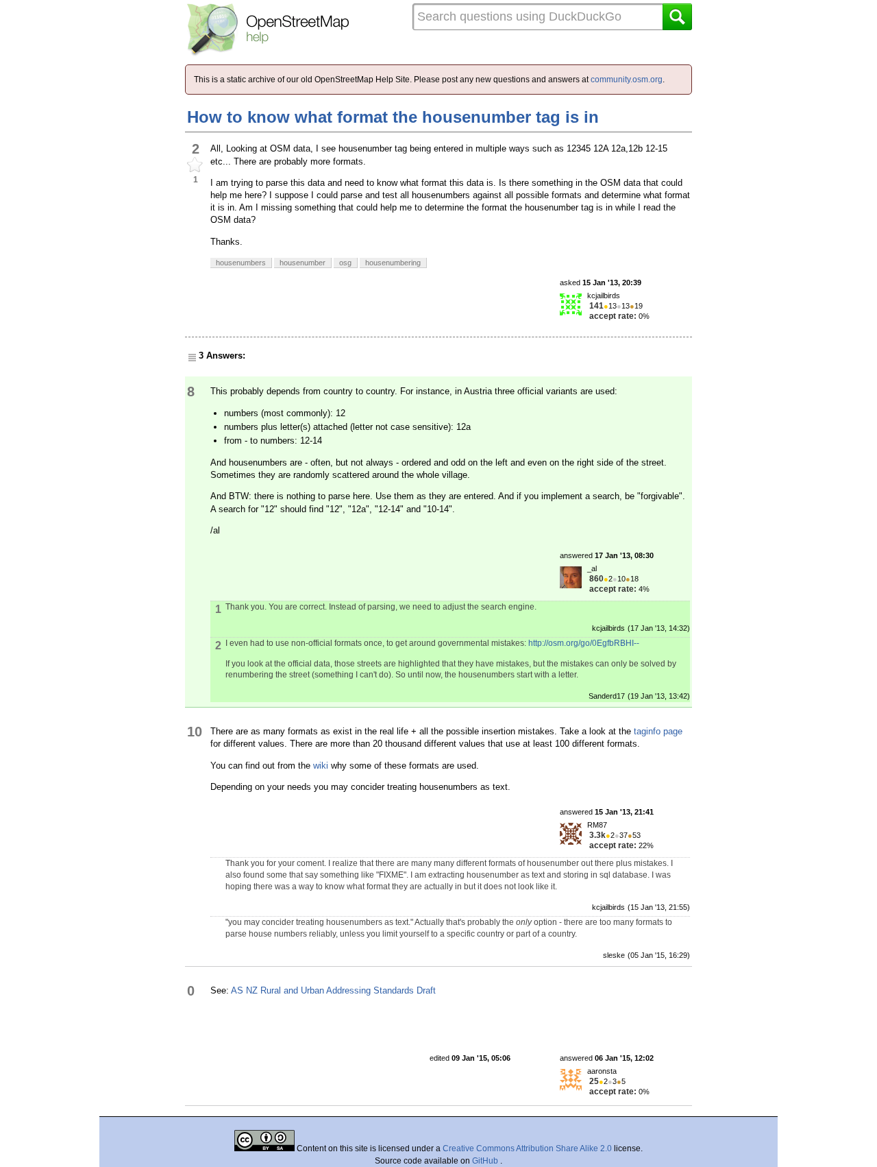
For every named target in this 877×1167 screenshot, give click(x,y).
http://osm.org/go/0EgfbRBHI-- (583, 643)
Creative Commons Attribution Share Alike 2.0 (527, 1148)
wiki (320, 765)
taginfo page (658, 731)
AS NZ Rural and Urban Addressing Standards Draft (333, 990)
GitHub (486, 1161)
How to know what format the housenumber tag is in (393, 117)
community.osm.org (627, 79)
